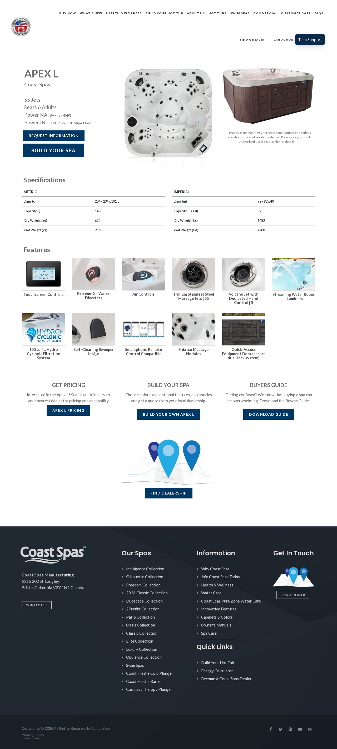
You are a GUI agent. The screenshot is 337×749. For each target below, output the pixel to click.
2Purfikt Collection (143, 608)
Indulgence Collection (145, 568)
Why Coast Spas (215, 568)
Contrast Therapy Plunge (148, 689)
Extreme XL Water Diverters (93, 295)
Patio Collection (140, 617)
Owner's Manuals (216, 625)
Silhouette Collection (144, 576)
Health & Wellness (217, 584)
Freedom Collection (143, 584)
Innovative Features (218, 608)
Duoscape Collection (144, 601)
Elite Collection (139, 641)
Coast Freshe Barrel (143, 681)
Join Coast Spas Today (220, 576)
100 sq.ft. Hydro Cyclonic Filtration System (43, 353)
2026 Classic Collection (147, 592)
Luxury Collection (141, 649)
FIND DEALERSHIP (169, 493)
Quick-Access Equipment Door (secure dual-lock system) (243, 353)
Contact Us (37, 605)
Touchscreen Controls (43, 294)
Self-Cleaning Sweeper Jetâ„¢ (93, 351)
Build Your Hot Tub (217, 662)
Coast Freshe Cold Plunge (149, 673)
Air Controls (143, 294)
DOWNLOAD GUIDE (268, 414)
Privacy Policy (33, 735)
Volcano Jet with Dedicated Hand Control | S (244, 298)
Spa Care (209, 633)
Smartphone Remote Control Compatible (143, 351)
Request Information (54, 135)
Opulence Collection (144, 657)
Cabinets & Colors (217, 617)
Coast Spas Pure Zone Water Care (231, 601)
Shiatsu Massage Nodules (194, 351)
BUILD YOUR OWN (168, 414)
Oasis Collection (140, 625)
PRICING (68, 410)
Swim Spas (135, 665)
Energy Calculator (217, 670)
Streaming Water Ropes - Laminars (293, 296)
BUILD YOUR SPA (53, 150)
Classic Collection (141, 633)
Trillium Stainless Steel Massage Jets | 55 (193, 296)
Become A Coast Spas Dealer (226, 678)
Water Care (211, 592)
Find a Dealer (293, 594)
